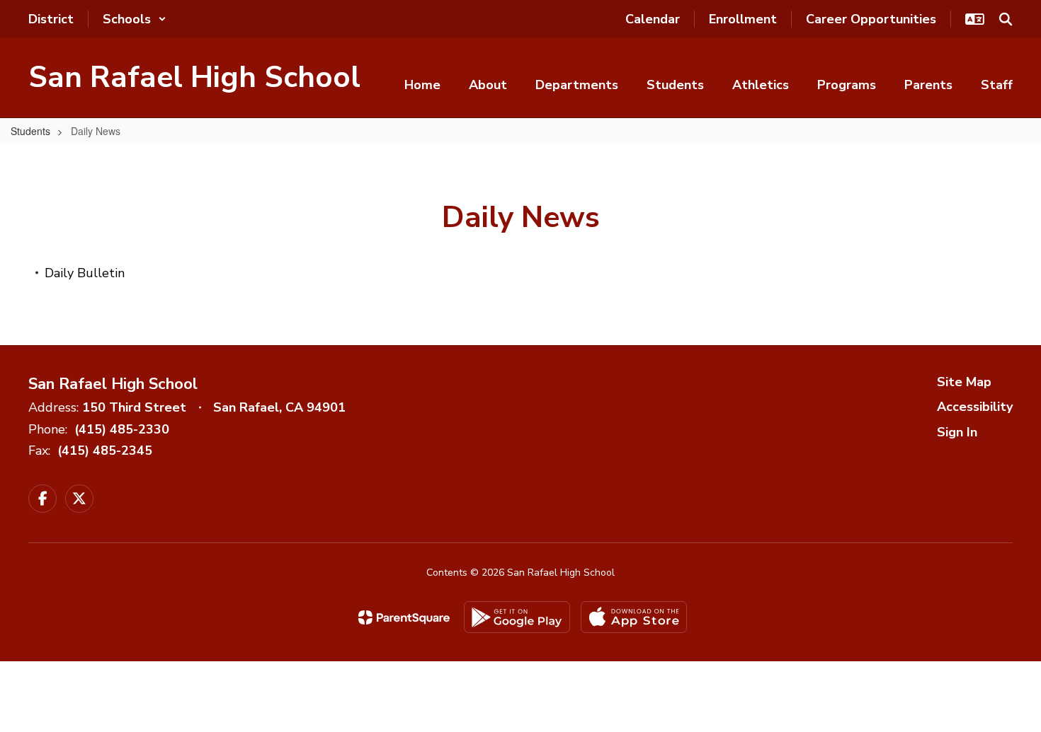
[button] (134, 19)
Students (30, 131)
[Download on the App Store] (634, 617)
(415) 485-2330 (121, 429)
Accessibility (975, 406)
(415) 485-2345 (104, 450)
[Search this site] (1006, 19)
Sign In (957, 432)
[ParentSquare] (404, 617)
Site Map (964, 381)
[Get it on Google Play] (517, 617)
